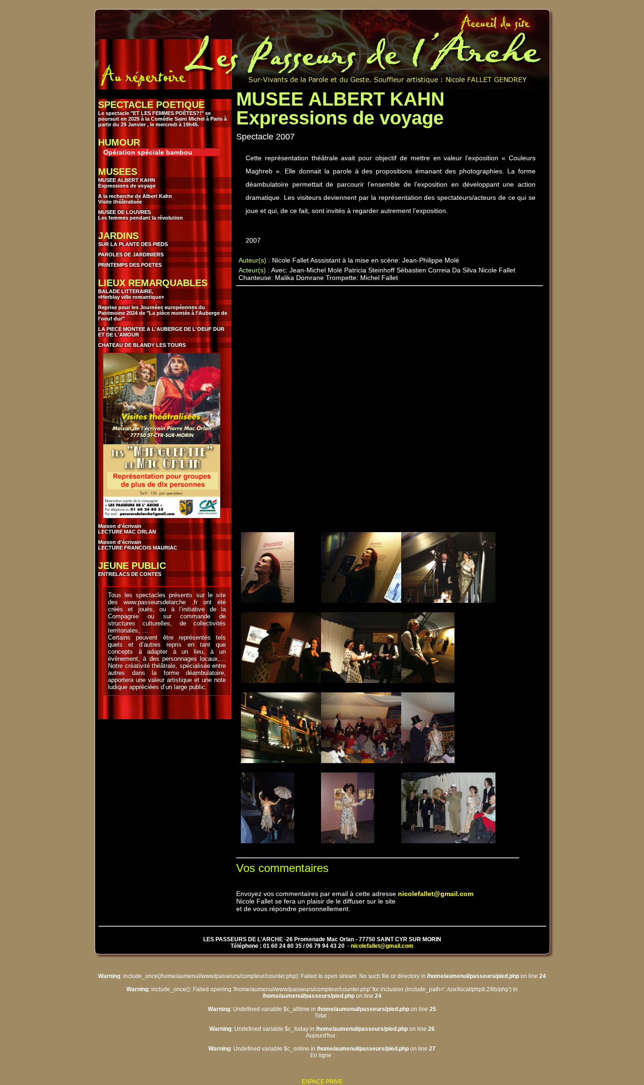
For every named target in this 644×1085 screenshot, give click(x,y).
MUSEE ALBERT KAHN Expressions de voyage (127, 183)
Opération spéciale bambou (147, 152)
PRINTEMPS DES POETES (130, 265)
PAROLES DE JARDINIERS (131, 254)
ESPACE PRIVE (322, 1081)
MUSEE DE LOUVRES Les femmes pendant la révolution (140, 215)
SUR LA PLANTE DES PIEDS (133, 244)
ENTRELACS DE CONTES (129, 574)
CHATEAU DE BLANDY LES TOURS (142, 345)
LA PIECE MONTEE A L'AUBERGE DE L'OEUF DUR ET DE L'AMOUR (161, 331)
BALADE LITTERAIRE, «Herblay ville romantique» (131, 294)
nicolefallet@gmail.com (435, 893)
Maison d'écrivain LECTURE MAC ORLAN (127, 528)
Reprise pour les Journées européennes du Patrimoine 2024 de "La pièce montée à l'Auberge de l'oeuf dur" (162, 312)
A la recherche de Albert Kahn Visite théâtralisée (135, 199)
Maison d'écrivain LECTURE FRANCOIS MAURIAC (137, 545)
